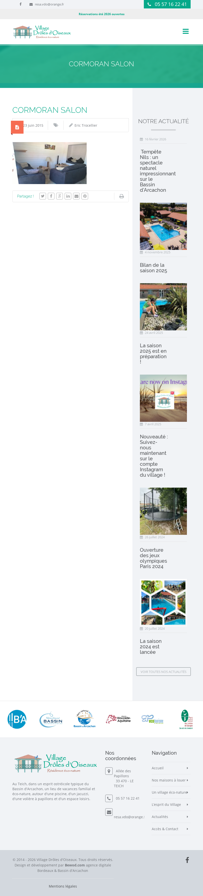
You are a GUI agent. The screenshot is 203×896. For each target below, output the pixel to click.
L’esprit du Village (166, 804)
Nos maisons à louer (169, 780)
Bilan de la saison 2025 (153, 267)
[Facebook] (51, 196)
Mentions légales (63, 886)
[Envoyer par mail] (76, 196)
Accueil (158, 768)
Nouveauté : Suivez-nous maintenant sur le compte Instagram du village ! (154, 456)
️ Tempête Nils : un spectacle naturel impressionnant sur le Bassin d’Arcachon (158, 171)
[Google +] (59, 196)
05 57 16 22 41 (171, 4)
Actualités (160, 816)
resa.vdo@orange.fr (49, 4)
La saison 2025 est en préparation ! (153, 354)
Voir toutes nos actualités (163, 671)
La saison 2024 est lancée (151, 646)
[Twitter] (42, 196)
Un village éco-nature (169, 792)
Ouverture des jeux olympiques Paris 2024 (153, 558)
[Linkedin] (68, 196)
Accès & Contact (165, 828)
